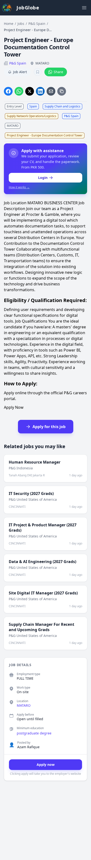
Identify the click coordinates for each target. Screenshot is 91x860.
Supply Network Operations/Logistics (31, 116)
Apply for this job (49, 426)
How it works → (19, 187)
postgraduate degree (34, 733)
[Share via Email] (51, 91)
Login (43, 177)
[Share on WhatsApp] (19, 91)
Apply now (46, 764)
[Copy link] (61, 91)
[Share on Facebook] (8, 91)
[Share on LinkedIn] (40, 91)
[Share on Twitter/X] (29, 91)
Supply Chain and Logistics (62, 106)
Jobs (20, 23)
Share (58, 72)
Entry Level (14, 106)
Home (8, 23)
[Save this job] (37, 72)
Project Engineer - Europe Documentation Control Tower (45, 135)
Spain (33, 106)
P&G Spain (36, 23)
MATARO (12, 126)
